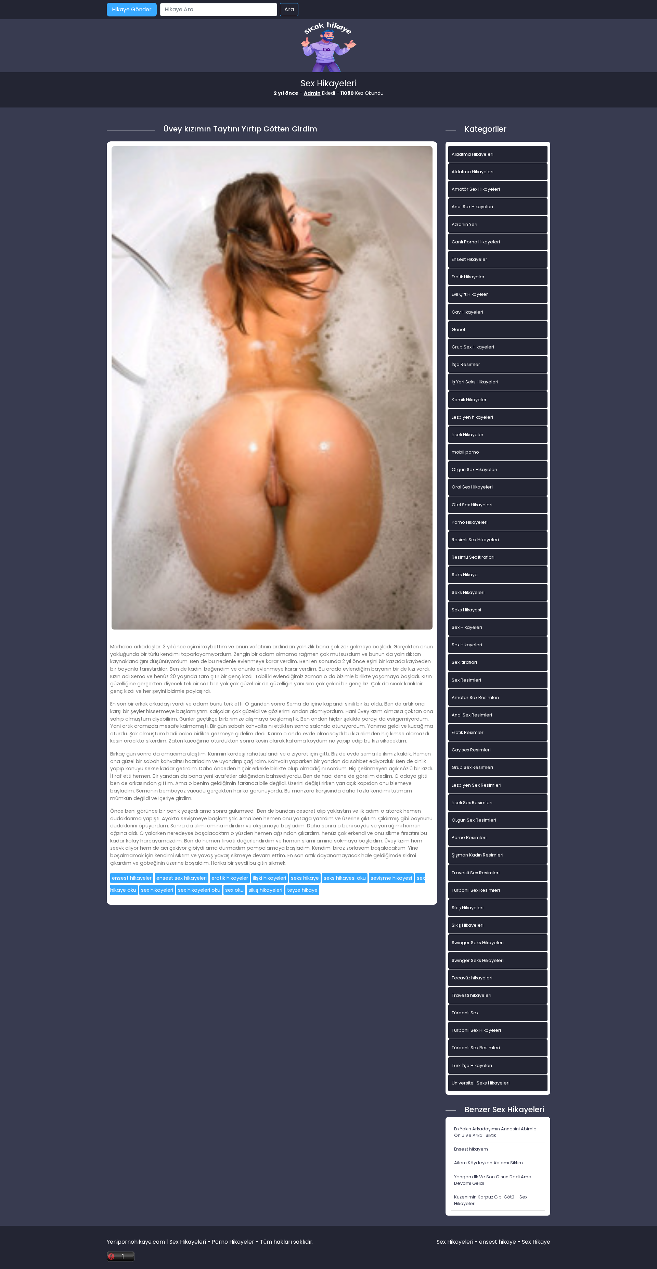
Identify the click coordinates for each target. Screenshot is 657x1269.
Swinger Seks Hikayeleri (478, 943)
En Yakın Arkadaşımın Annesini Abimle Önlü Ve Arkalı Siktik (495, 1132)
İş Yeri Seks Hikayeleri (475, 382)
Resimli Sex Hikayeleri (475, 540)
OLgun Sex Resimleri (474, 820)
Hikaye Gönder (132, 9)
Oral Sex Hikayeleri (472, 487)
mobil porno (465, 452)
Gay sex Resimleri (471, 750)
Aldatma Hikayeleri (472, 154)
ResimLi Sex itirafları (473, 557)
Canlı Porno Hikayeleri (476, 242)
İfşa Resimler (466, 364)
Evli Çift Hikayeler (470, 294)
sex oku (234, 890)
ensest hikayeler (132, 878)
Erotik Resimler (468, 732)
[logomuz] (328, 48)
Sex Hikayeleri (467, 627)
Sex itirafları (464, 662)
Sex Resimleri (466, 680)
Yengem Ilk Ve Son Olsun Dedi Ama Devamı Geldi (492, 1180)
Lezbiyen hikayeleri (472, 417)
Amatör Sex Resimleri (475, 697)
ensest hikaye (497, 1242)
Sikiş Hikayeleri (468, 908)
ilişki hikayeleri (269, 878)
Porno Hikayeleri (470, 522)
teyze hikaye (302, 890)
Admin (312, 93)
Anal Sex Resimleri (472, 715)
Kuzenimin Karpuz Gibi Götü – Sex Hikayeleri (490, 1200)
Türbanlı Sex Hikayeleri (476, 1030)
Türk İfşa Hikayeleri (472, 1065)
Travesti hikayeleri (471, 995)
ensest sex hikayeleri (181, 878)
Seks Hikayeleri (468, 592)
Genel (458, 329)
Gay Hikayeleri (467, 312)
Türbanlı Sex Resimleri (476, 890)
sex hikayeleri (157, 890)
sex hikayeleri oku (199, 890)
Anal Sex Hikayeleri (472, 207)
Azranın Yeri (464, 224)
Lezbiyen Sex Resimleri (476, 785)
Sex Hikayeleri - (458, 1242)
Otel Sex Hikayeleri (472, 505)
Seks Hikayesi (466, 610)
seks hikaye (305, 878)
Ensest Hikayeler (469, 259)
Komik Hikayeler (469, 400)
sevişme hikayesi (391, 878)
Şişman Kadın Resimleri (477, 855)
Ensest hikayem (471, 1149)
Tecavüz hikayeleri (472, 978)
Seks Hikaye (465, 575)
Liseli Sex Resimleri (472, 802)
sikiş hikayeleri (265, 890)
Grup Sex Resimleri (472, 767)
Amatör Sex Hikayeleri (476, 189)
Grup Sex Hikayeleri (473, 347)
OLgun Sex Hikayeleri (474, 469)
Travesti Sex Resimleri (476, 873)
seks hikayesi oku (345, 878)
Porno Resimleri (469, 837)
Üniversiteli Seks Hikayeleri (481, 1083)
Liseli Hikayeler (468, 434)
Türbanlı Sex (465, 1013)
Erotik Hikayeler (468, 277)
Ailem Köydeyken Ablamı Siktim (488, 1163)
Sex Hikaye (536, 1242)
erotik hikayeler (229, 878)
